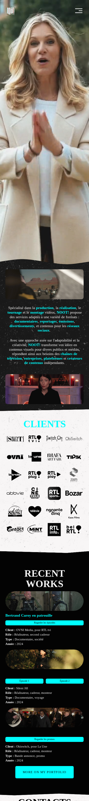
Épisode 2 (65, 680)
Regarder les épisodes (44, 622)
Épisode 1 (24, 680)
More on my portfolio (44, 772)
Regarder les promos (44, 739)
